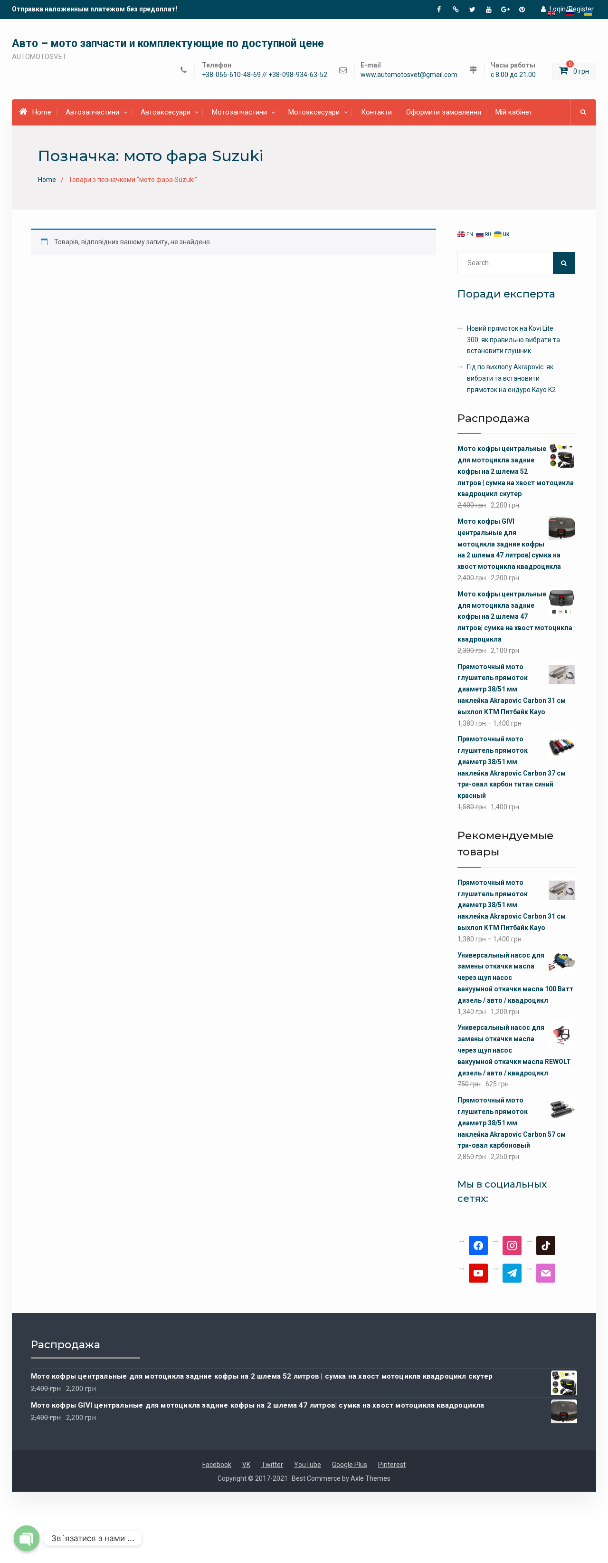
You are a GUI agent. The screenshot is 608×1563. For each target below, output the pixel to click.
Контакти (376, 112)
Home (41, 112)
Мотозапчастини (239, 112)
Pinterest (392, 1464)
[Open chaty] (26, 1538)
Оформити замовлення (443, 112)
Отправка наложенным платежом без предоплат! (94, 9)
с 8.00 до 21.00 (513, 74)
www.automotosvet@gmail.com (409, 74)
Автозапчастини (92, 112)
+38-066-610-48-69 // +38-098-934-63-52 (264, 74)
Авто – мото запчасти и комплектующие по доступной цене (168, 43)
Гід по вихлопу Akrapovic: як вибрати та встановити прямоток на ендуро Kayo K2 (511, 378)
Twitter (272, 1464)
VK (246, 1464)
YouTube (307, 1464)
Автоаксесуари (165, 112)
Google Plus (349, 1464)
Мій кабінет (513, 112)
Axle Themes (370, 1478)
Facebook (216, 1464)
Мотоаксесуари (314, 112)
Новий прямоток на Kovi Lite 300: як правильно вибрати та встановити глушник (513, 340)
